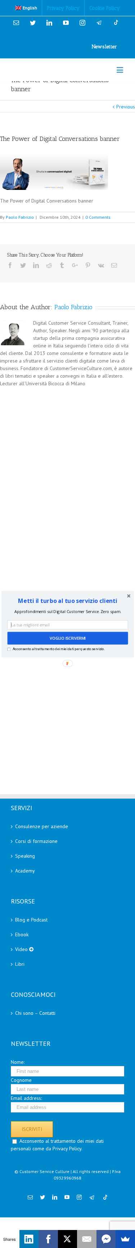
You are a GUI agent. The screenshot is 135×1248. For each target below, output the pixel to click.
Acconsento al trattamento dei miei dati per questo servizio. (58, 649)
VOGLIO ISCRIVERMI (67, 638)
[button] (67, 600)
